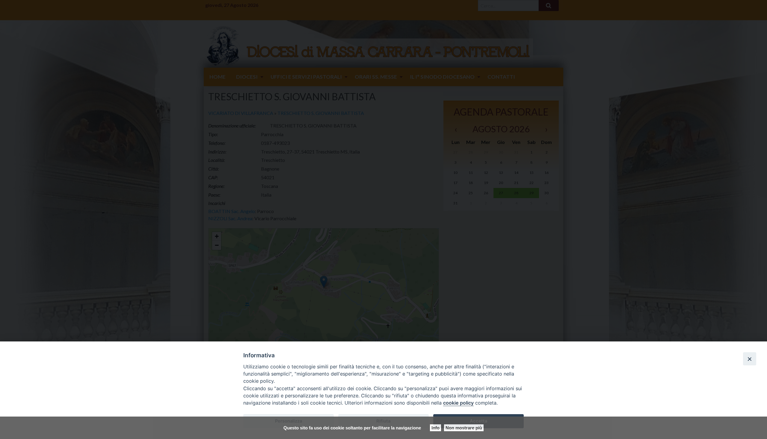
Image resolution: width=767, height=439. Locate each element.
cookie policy (458, 403)
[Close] (749, 358)
